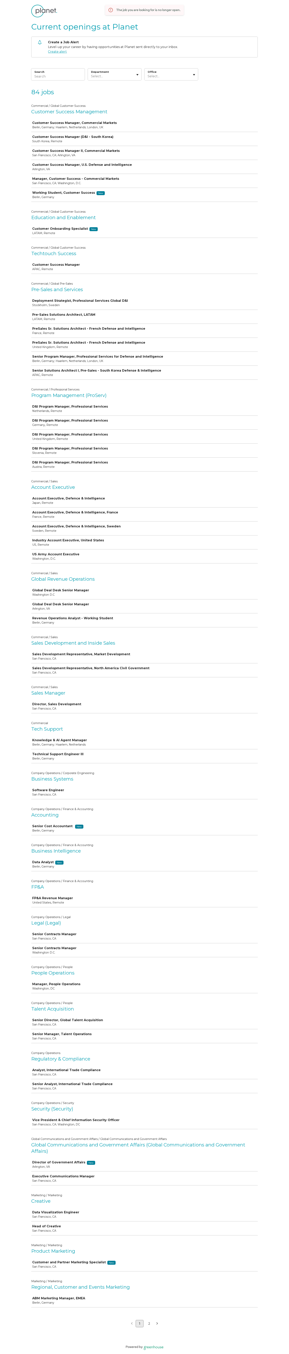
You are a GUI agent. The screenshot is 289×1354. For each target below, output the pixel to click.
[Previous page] (132, 1323)
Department (100, 71)
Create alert (57, 52)
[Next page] (157, 1323)
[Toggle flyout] (137, 74)
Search (39, 71)
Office (152, 71)
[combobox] (91, 76)
